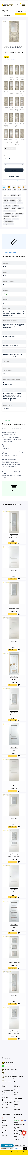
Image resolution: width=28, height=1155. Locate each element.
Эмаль (16, 1092)
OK (25, 1148)
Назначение (7, 205)
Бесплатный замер (21, 14)
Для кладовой (19, 213)
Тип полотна (15, 216)
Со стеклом (7, 218)
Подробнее (15, 1148)
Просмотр (14, 535)
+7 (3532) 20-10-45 (20, 11)
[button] (19, 4)
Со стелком (5, 1097)
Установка (5, 1123)
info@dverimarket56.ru (10, 1073)
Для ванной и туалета (9, 211)
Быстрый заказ (12, 543)
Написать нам (13, 181)
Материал (12, 200)
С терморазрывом (7, 1102)
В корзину (14, 170)
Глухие (4, 1095)
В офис (13, 208)
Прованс (20, 203)
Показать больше (9, 148)
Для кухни (6, 216)
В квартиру (5, 1107)
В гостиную (16, 205)
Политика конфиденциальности (20, 1123)
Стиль (19, 200)
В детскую (6, 208)
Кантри (6, 200)
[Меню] (23, 5)
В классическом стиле (10, 203)
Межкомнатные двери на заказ (12, 197)
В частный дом (6, 1105)
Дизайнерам (5, 1133)
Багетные (17, 1102)
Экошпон (17, 1090)
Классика (13, 195)
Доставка (5, 1125)
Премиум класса (8, 221)
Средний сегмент (8, 224)
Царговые (17, 1109)
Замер (4, 1120)
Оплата (4, 1128)
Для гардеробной (8, 213)
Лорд (13, 59)
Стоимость (15, 218)
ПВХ (19, 195)
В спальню (20, 208)
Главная (6, 46)
